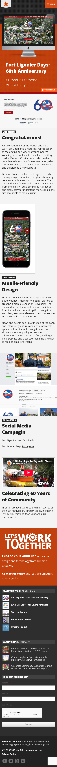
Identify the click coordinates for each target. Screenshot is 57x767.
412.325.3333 (8, 750)
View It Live (49, 89)
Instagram (28, 446)
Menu (52, 4)
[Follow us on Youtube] (17, 762)
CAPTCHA (7, 704)
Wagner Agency (19, 612)
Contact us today (13, 573)
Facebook (28, 440)
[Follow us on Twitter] (10, 762)
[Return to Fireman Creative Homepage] (6, 4)
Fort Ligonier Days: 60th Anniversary (29, 597)
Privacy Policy (9, 754)
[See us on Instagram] (23, 762)
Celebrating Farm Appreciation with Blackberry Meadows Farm (29, 658)
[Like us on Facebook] (4, 762)
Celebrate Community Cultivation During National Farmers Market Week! (31, 667)
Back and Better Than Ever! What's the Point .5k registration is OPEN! (30, 650)
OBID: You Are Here (21, 619)
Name (6, 682)
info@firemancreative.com (29, 750)
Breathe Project (19, 626)
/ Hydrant (16, 642)
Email (6, 693)
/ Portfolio (19, 590)
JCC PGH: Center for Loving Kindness (29, 604)
